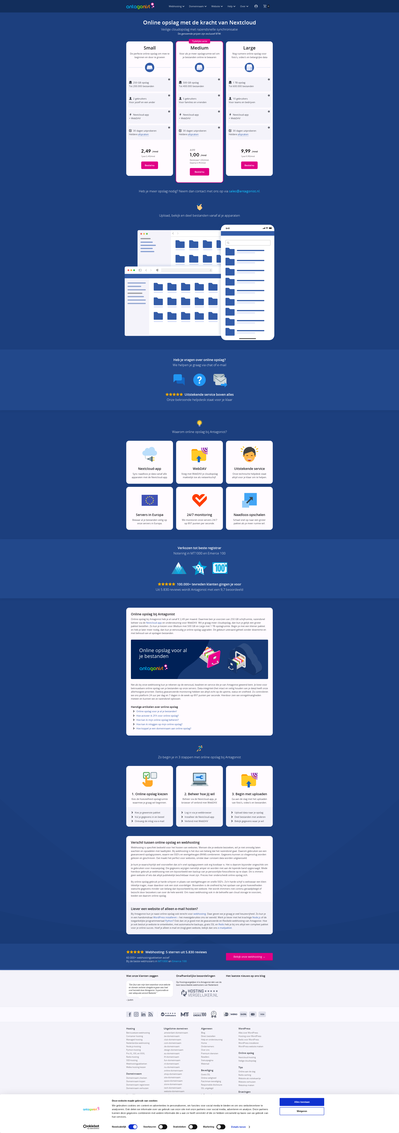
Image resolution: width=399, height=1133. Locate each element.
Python (169, 920)
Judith (130, 999)
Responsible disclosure (211, 1084)
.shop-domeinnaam (173, 1074)
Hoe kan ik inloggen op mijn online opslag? (159, 724)
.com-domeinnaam (172, 1043)
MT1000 (163, 961)
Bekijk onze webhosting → (249, 956)
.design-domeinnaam (173, 1049)
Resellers (205, 1056)
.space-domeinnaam (173, 1080)
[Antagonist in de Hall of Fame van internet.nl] (214, 1014)
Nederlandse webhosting (137, 1043)
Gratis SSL (205, 1074)
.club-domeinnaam (172, 1039)
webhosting (199, 913)
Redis (221, 924)
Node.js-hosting (133, 1046)
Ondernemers (207, 1046)
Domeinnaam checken (136, 1077)
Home (204, 1043)
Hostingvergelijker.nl (188, 982)
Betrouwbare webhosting (138, 1032)
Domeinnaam (196, 6)
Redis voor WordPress (248, 1039)
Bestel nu (149, 165)
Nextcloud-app (154, 622)
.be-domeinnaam (172, 1036)
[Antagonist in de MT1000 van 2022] (185, 1014)
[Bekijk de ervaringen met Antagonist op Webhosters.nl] (168, 1014)
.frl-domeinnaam (171, 1056)
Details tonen (238, 1127)
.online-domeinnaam (173, 1070)
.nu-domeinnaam (172, 1067)
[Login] (254, 6)
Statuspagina (207, 1060)
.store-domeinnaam (173, 1084)
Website (216, 6)
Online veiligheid (208, 1077)
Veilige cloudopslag (247, 1060)
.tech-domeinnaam (172, 1087)
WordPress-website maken (250, 1046)
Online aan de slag (246, 1071)
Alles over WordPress (248, 1032)
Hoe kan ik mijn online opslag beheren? (157, 719)
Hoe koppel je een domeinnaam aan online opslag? (163, 728)
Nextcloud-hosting (247, 1057)
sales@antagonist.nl (244, 191)
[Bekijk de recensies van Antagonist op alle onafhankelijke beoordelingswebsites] (135, 952)
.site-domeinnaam (172, 1077)
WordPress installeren (165, 917)
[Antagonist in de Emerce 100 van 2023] (199, 1014)
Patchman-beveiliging (211, 1081)
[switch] (162, 1126)
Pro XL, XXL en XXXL (135, 1053)
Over (243, 6)
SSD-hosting (131, 1060)
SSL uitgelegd (207, 1088)
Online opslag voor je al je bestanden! (156, 711)
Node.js (256, 917)
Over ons (205, 1049)
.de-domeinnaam (172, 1046)
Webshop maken (246, 1085)
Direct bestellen (208, 1036)
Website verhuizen (247, 1081)
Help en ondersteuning (211, 1039)
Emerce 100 (179, 961)
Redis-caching (244, 1075)
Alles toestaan (302, 1102)
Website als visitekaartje (249, 1078)
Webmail (205, 1063)
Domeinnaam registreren (137, 1084)
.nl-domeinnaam (171, 1063)
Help (230, 6)
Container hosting (134, 1036)
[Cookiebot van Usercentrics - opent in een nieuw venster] (91, 1127)
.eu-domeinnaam (172, 1053)
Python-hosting (133, 1049)
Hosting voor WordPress (249, 1036)
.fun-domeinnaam (172, 1060)
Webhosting (175, 6)
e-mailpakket (225, 927)
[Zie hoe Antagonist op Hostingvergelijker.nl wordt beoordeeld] (199, 996)
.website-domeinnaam (174, 1091)
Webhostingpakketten (136, 1063)
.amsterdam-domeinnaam (176, 1032)
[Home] (140, 6)
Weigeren (302, 1111)
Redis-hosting (132, 1056)
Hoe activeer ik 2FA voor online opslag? (157, 715)
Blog (203, 1032)
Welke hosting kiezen (136, 1067)
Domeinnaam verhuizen (137, 1088)
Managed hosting (134, 1039)
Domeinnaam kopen (135, 1081)
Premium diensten (209, 1053)
